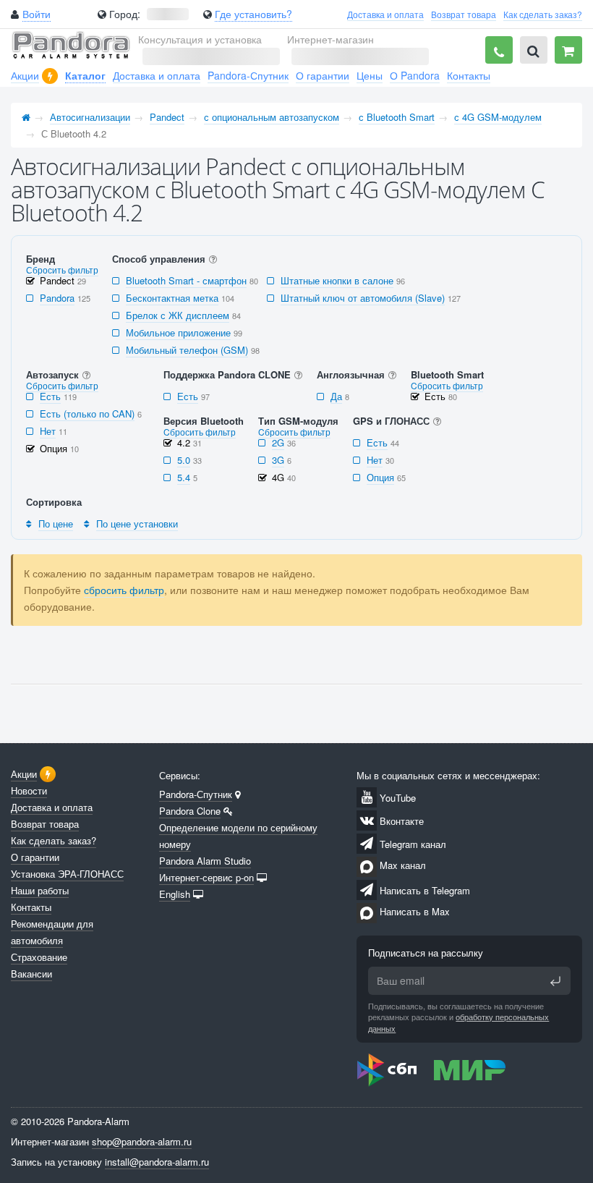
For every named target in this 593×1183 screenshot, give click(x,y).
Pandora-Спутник (248, 75)
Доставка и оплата (385, 14)
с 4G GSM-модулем (498, 117)
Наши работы (40, 890)
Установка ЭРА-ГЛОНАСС (67, 874)
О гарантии (322, 75)
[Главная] (26, 117)
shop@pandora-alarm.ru (142, 1141)
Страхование (39, 957)
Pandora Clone (190, 811)
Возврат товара (463, 14)
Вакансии (31, 973)
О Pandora (415, 75)
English (174, 894)
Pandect (167, 117)
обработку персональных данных (458, 1022)
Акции (25, 75)
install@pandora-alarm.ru (157, 1162)
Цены (370, 75)
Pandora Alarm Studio (205, 861)
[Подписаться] (555, 981)
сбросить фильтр (124, 589)
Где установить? (253, 14)
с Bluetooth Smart (397, 117)
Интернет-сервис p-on (206, 877)
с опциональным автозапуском (271, 117)
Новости (29, 790)
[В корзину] (568, 50)
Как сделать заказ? (542, 14)
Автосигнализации (90, 117)
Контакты (468, 75)
